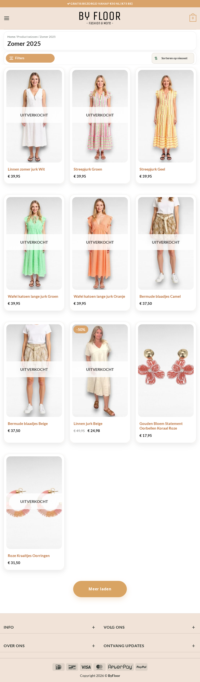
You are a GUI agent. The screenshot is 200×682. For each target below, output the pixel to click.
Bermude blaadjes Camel (160, 296)
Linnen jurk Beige (88, 423)
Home (11, 36)
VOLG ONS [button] (114, 627)
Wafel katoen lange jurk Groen (33, 296)
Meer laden (100, 589)
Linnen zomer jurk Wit (26, 169)
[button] (7, 18)
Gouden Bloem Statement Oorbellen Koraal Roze (161, 426)
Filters (19, 58)
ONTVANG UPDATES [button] (124, 645)
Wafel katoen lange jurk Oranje (99, 296)
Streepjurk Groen (88, 169)
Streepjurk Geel (152, 169)
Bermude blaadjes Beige (28, 423)
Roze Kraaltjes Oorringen (29, 555)
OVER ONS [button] (14, 645)
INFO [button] (9, 627)
